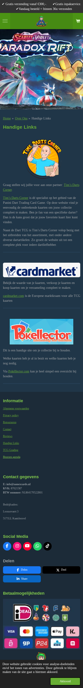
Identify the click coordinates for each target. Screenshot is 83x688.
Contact (7, 429)
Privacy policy (11, 415)
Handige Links (41, 118)
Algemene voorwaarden (16, 408)
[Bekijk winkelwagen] (78, 21)
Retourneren (9, 422)
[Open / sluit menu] (5, 21)
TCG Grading (10, 450)
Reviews (7, 436)
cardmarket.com (13, 296)
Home (7, 118)
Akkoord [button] (65, 681)
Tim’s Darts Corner (15, 198)
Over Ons (21, 118)
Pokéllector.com (18, 371)
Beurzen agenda (11, 457)
